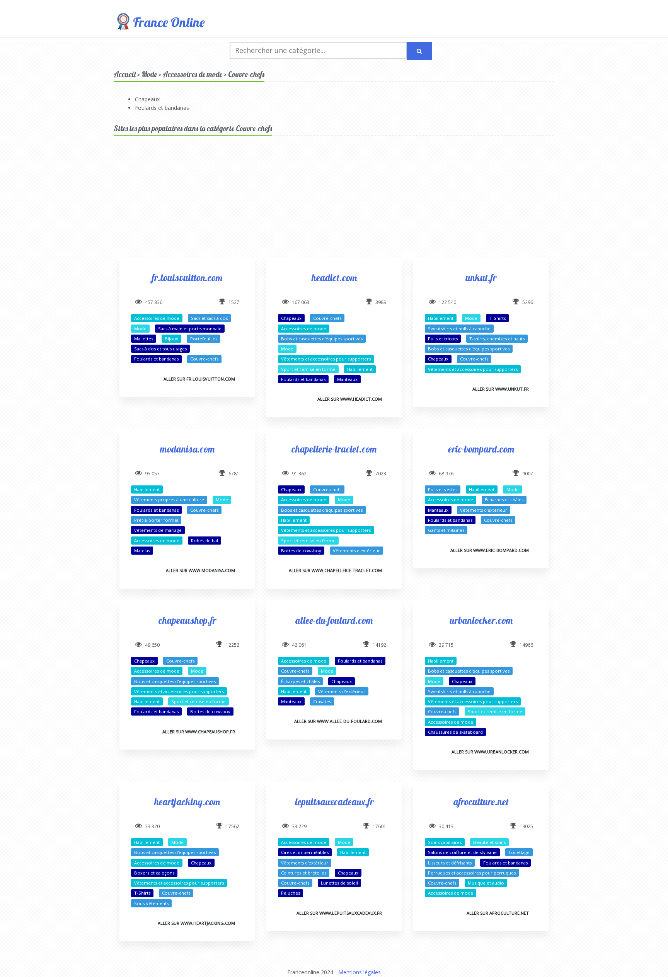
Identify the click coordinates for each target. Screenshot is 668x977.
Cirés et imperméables (305, 852)
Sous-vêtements (151, 903)
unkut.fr (480, 278)
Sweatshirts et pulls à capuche (459, 328)
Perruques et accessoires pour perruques (472, 873)
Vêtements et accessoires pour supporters (326, 359)
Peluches (290, 893)
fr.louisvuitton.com (187, 278)
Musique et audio (486, 883)
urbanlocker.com (481, 620)
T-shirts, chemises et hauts (497, 339)
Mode (140, 328)
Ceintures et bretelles (303, 873)
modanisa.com (187, 449)
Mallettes (143, 339)
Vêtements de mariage (158, 530)
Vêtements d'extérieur (356, 550)
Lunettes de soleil (339, 883)
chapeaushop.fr (187, 620)
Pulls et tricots (443, 339)
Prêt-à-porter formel (156, 520)
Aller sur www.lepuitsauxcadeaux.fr (339, 913)
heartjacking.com (187, 802)
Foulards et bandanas (162, 107)
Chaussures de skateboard (455, 732)
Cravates (322, 701)
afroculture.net (481, 802)
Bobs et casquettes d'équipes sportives (322, 339)
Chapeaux (147, 99)
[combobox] (318, 50)
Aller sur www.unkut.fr (500, 389)
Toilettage (519, 852)
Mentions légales (359, 972)
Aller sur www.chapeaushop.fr (198, 731)
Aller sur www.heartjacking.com (196, 923)
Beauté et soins (489, 842)
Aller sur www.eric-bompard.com (489, 550)
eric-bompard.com (481, 449)
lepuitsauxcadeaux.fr (334, 802)
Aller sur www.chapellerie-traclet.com (335, 570)
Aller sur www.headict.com (349, 399)
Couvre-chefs (204, 359)
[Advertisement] (334, 203)
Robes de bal (204, 540)
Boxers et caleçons (154, 873)
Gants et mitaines (446, 530)
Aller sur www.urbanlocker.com (490, 752)
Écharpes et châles (504, 499)
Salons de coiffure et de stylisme (462, 852)
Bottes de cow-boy (301, 550)
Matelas (142, 550)
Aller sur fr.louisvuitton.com (199, 379)
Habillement (360, 369)
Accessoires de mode (156, 318)
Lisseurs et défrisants (450, 863)
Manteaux (347, 379)
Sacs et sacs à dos (209, 318)
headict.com (334, 278)
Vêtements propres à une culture (169, 499)
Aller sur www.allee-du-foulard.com (338, 721)
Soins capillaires (445, 842)
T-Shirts (497, 318)
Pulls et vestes (442, 489)
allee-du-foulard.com (334, 620)
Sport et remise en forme (308, 369)
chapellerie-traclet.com (334, 449)
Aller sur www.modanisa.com (200, 570)
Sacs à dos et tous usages (160, 349)
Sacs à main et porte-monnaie (190, 328)
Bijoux (171, 339)
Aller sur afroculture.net (498, 913)
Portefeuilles (203, 339)
